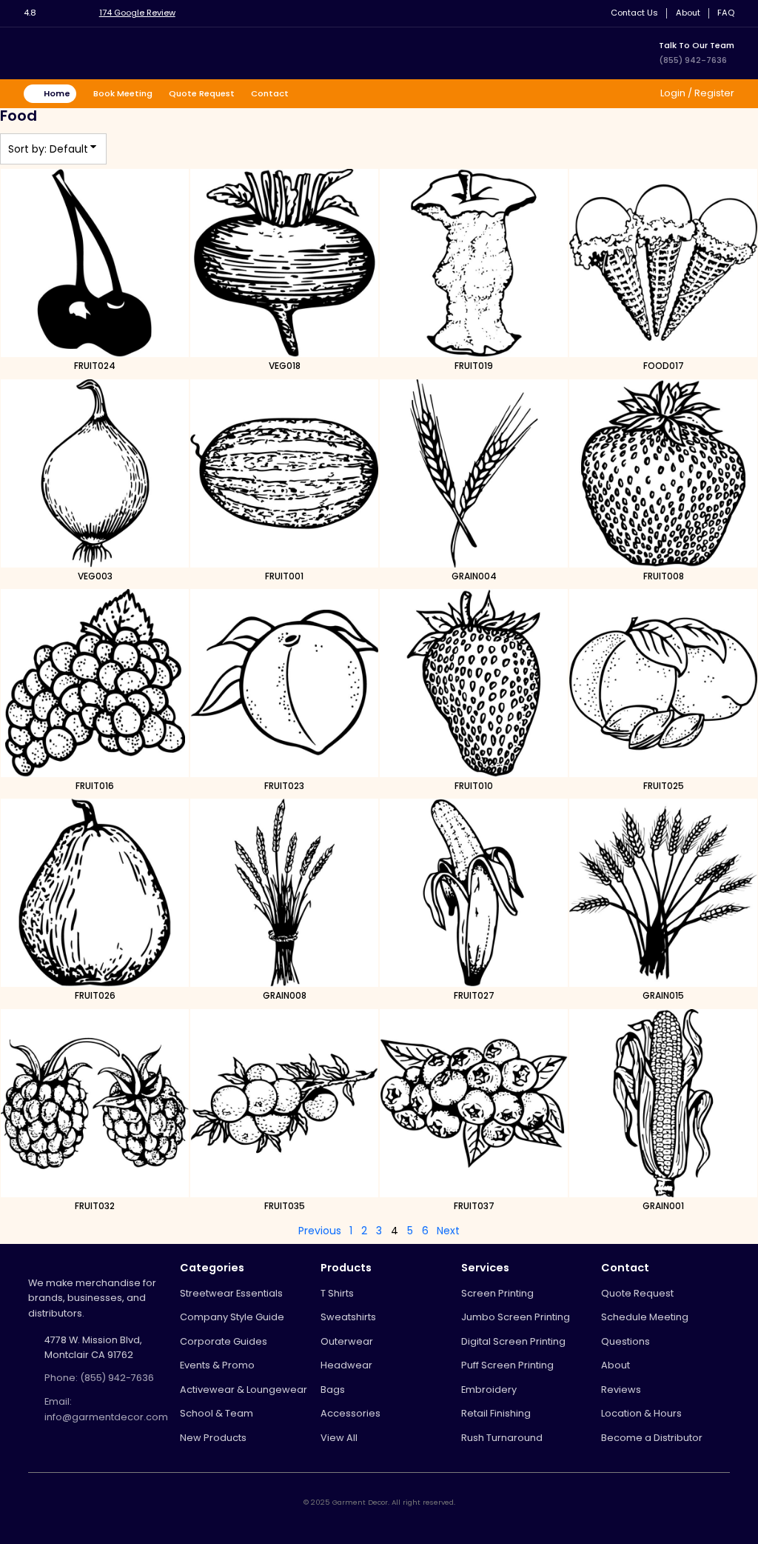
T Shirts (337, 1293)
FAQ (725, 13)
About (688, 13)
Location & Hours (641, 1413)
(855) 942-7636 (693, 60)
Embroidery (489, 1389)
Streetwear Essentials (231, 1293)
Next (448, 1230)
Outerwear (347, 1341)
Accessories (350, 1413)
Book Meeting (122, 93)
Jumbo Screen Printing (515, 1317)
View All (339, 1437)
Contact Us (634, 13)
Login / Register (696, 93)
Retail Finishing (496, 1413)
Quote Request (202, 93)
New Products (213, 1437)
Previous (319, 1230)
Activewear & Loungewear (243, 1389)
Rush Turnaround (502, 1437)
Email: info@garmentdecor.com (106, 1408)
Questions (625, 1341)
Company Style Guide (232, 1317)
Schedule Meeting (644, 1317)
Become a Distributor (651, 1437)
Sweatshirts (348, 1317)
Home (57, 93)
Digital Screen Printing (513, 1341)
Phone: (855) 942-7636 (99, 1377)
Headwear (346, 1365)
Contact (270, 93)
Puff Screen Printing (507, 1365)
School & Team (216, 1413)
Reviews (621, 1389)
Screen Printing (497, 1293)
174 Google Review (137, 13)
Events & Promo (217, 1365)
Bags (333, 1389)
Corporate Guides (223, 1341)
